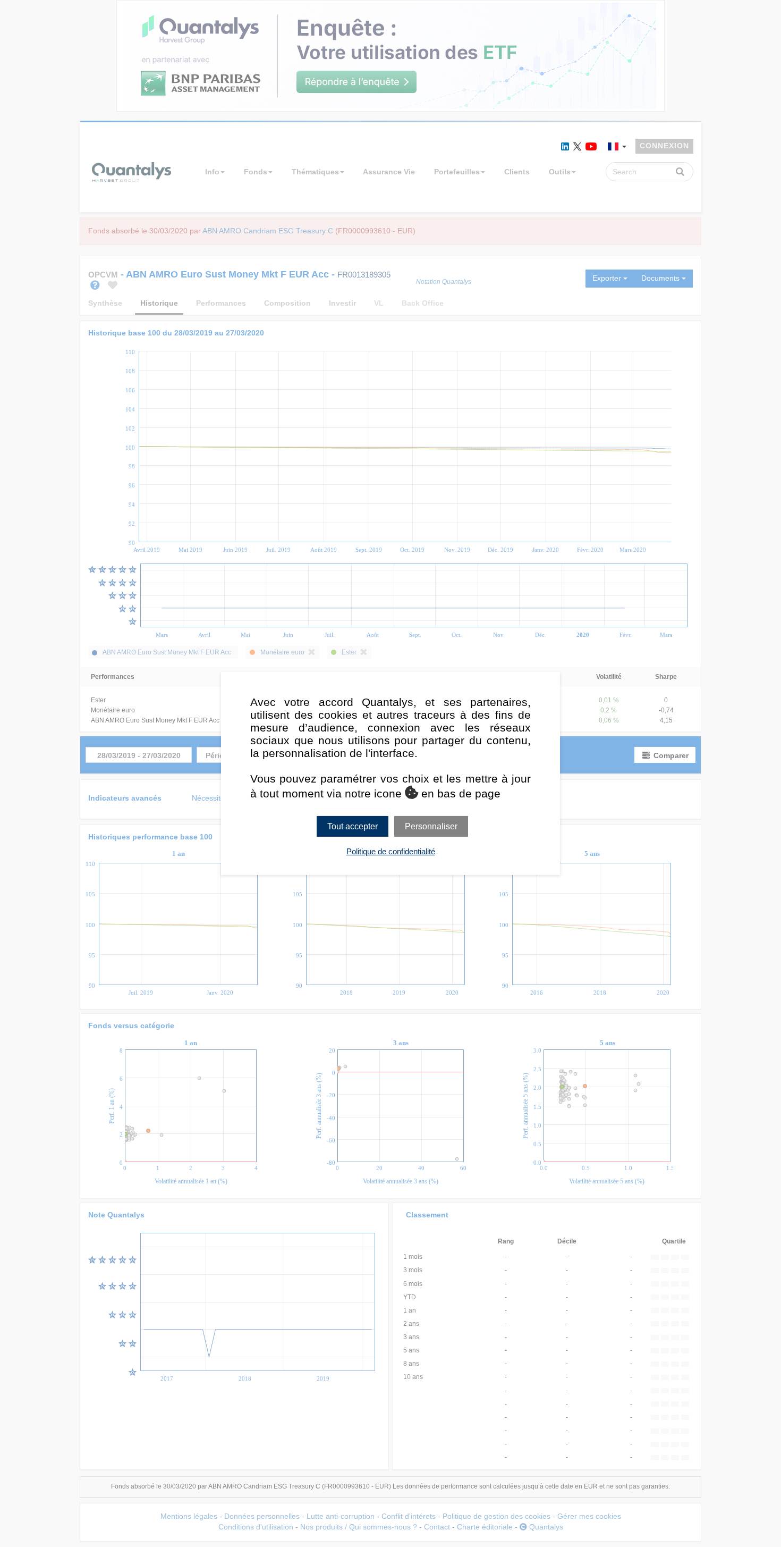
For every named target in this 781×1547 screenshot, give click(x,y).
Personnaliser (431, 826)
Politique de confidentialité (390, 851)
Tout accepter (352, 826)
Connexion (664, 145)
